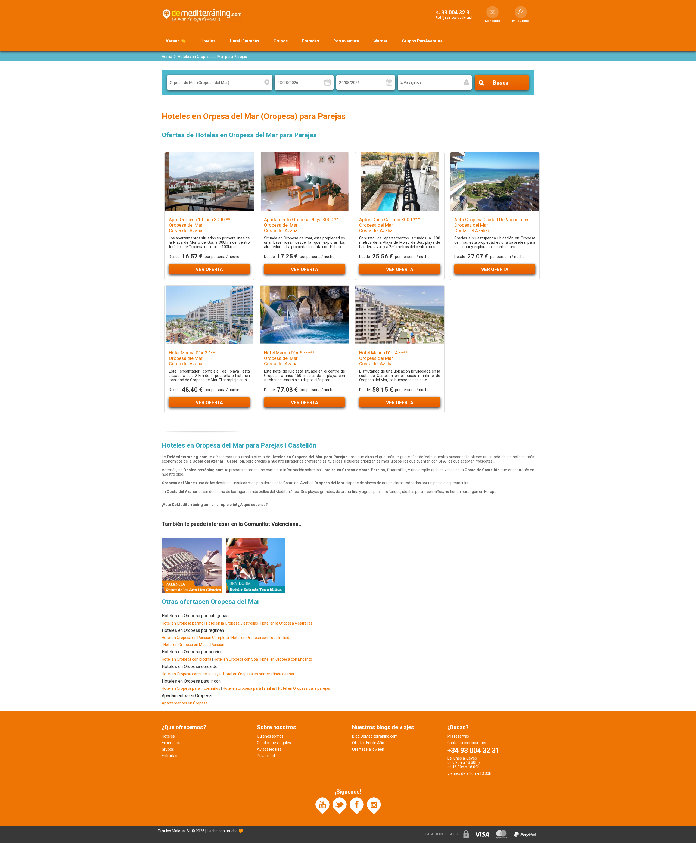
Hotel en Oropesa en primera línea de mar (258, 674)
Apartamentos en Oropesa (185, 703)
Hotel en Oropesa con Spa (236, 659)
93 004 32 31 (456, 12)
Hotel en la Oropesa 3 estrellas (232, 623)
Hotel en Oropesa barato (183, 623)
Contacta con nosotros (466, 743)
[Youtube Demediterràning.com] (322, 805)
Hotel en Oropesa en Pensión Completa (195, 637)
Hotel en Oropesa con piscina (186, 659)
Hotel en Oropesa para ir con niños (191, 688)
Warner (380, 41)
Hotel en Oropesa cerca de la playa (191, 674)
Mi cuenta (520, 21)
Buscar (502, 82)
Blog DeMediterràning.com (375, 736)
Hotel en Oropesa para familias (249, 688)
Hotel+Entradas (244, 41)
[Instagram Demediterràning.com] (374, 805)
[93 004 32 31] (438, 12)
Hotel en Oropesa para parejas (304, 688)
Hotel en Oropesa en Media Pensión (193, 644)
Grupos (281, 41)
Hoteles (207, 41)
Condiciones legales (274, 743)
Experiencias (173, 743)
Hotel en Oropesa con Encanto (286, 659)
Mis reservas (458, 736)
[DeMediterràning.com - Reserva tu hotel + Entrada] (202, 15)
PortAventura (346, 41)
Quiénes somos (270, 736)
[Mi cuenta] (521, 12)
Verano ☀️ (176, 41)
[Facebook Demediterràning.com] (357, 805)
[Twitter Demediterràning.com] (340, 805)
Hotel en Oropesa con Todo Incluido (261, 637)
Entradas (310, 41)
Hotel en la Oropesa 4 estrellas (286, 623)
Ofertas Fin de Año (368, 743)
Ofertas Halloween (368, 749)
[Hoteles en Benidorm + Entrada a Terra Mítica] (255, 565)
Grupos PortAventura (422, 41)
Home (167, 56)
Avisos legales (269, 749)
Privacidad (266, 756)
